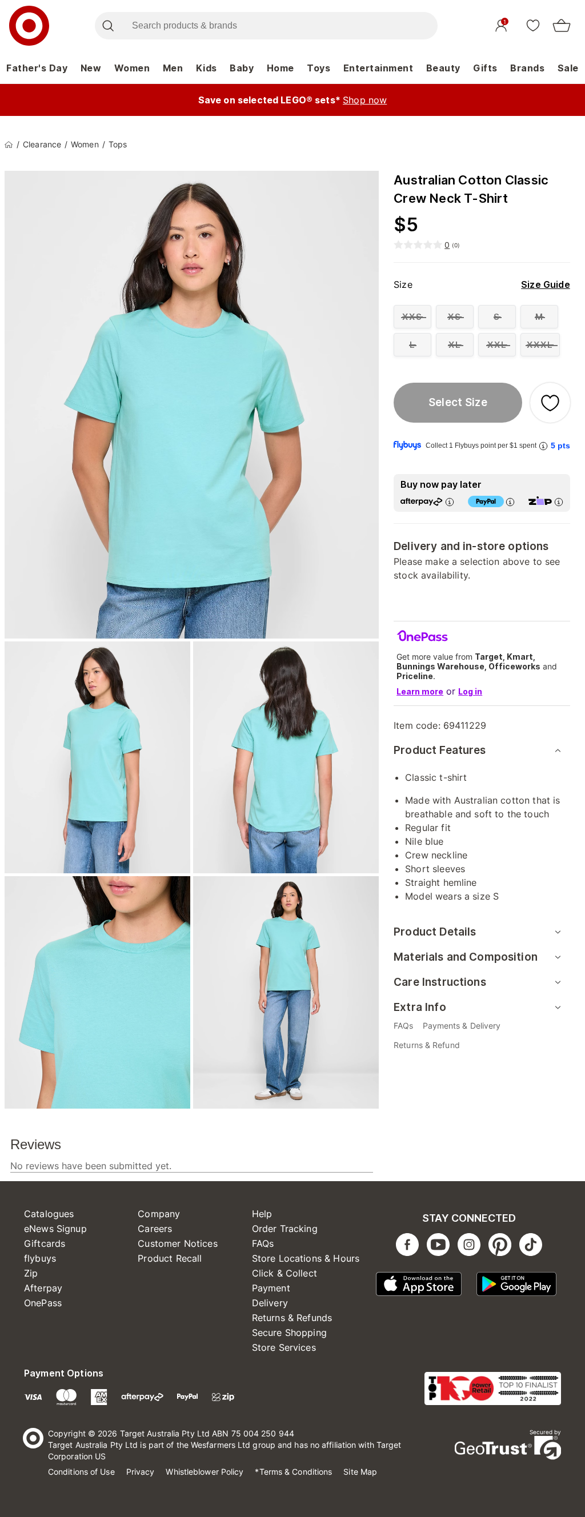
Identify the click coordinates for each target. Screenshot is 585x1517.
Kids (206, 68)
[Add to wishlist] (550, 403)
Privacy (140, 1471)
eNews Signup (55, 1228)
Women (132, 68)
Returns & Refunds (292, 1317)
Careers (155, 1228)
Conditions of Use (81, 1471)
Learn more (419, 691)
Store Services (284, 1347)
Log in (470, 691)
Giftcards (44, 1243)
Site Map (360, 1471)
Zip (31, 1273)
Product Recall (170, 1258)
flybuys (40, 1258)
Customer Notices (177, 1243)
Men (173, 68)
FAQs (263, 1243)
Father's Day (36, 68)
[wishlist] (533, 25)
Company (159, 1213)
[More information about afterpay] (449, 501)
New (91, 68)
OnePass (43, 1303)
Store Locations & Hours (305, 1258)
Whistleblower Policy (204, 1471)
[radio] (412, 316)
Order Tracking (285, 1228)
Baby (242, 68)
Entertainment (378, 68)
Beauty (443, 68)
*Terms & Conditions (293, 1471)
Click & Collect (284, 1273)
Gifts (485, 68)
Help (262, 1213)
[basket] (561, 26)
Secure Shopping (289, 1332)
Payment (271, 1288)
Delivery (270, 1303)
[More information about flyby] (543, 445)
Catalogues (49, 1213)
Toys (318, 68)
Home (280, 68)
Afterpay (43, 1288)
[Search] (108, 25)
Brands (527, 68)
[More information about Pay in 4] (510, 501)
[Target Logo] (29, 26)
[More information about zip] (558, 501)
